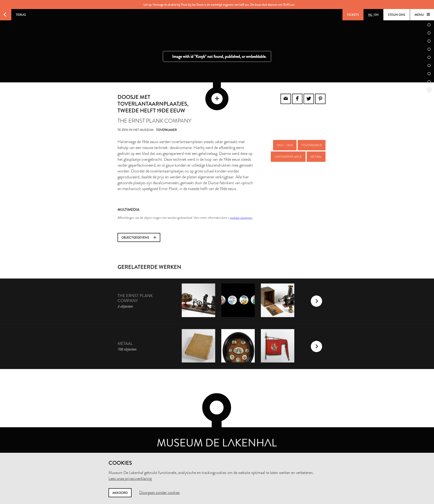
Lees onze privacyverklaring (130, 478)
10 (429, 81)
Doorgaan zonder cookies (159, 492)
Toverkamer (311, 145)
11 (429, 89)
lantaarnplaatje (288, 156)
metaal (316, 156)
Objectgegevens (135, 237)
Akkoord (120, 492)
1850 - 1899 (285, 145)
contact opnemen (241, 217)
